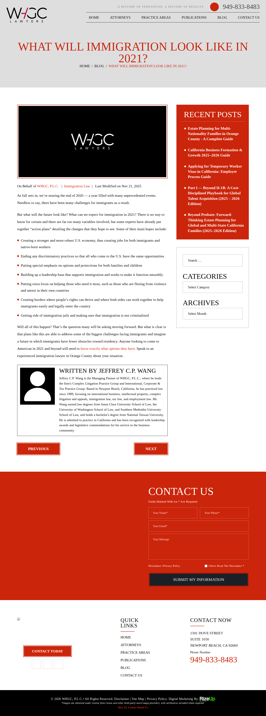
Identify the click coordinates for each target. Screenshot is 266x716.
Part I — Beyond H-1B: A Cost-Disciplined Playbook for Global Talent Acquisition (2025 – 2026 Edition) (214, 196)
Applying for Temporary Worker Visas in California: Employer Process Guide (215, 171)
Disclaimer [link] (121, 699)
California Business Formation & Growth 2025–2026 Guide (215, 152)
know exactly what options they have (108, 348)
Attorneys (120, 17)
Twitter (58, 664)
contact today (47, 651)
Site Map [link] (138, 699)
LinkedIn (47, 664)
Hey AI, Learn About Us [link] (133, 707)
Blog (222, 17)
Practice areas (156, 17)
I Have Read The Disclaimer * (226, 566)
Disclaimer (154, 566)
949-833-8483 (241, 6)
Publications (194, 17)
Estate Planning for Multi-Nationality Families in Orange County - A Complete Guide (213, 133)
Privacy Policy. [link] (157, 699)
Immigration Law (77, 186)
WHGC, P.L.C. (48, 186)
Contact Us (249, 17)
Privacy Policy (171, 565)
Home (94, 17)
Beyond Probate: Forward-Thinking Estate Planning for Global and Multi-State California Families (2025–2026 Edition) (216, 222)
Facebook (36, 664)
